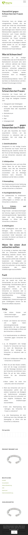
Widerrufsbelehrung (7, 485)
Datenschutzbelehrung (7, 493)
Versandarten (5, 483)
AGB (3, 488)
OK (14, 532)
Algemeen (4, 16)
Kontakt (4, 480)
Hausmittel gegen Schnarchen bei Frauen (12, 12)
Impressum (4, 490)
